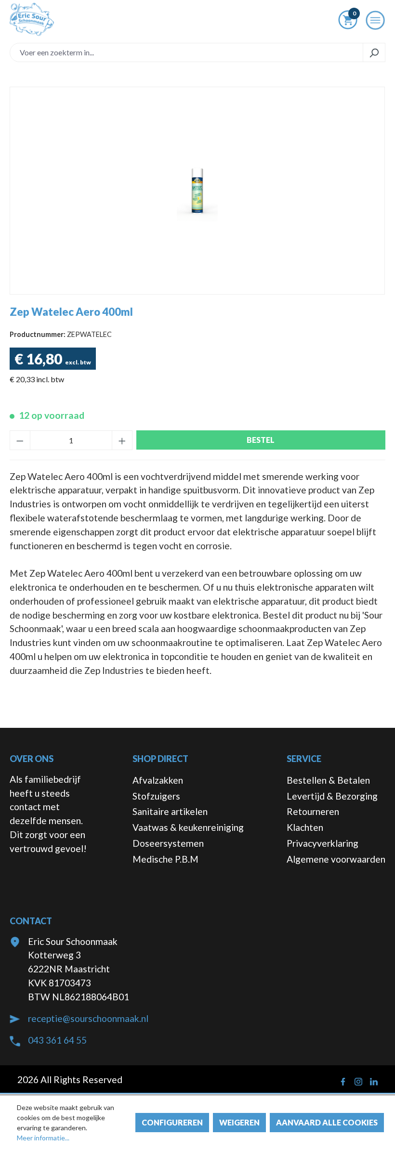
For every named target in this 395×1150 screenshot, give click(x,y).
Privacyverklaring (322, 843)
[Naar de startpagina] (32, 19)
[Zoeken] (374, 52)
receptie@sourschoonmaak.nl (88, 1018)
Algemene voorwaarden (336, 859)
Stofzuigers (156, 795)
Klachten (305, 827)
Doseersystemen (168, 843)
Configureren (172, 1122)
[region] (197, 191)
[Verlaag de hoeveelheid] (20, 440)
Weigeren (239, 1122)
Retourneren (313, 811)
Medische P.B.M (165, 859)
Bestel (261, 439)
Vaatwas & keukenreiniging (188, 827)
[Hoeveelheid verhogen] (122, 440)
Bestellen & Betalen (328, 780)
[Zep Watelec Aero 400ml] (197, 190)
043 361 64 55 (57, 1040)
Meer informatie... (43, 1138)
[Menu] (375, 23)
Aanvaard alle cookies (327, 1122)
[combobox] (186, 52)
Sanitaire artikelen (170, 811)
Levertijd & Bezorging (332, 795)
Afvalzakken (157, 780)
